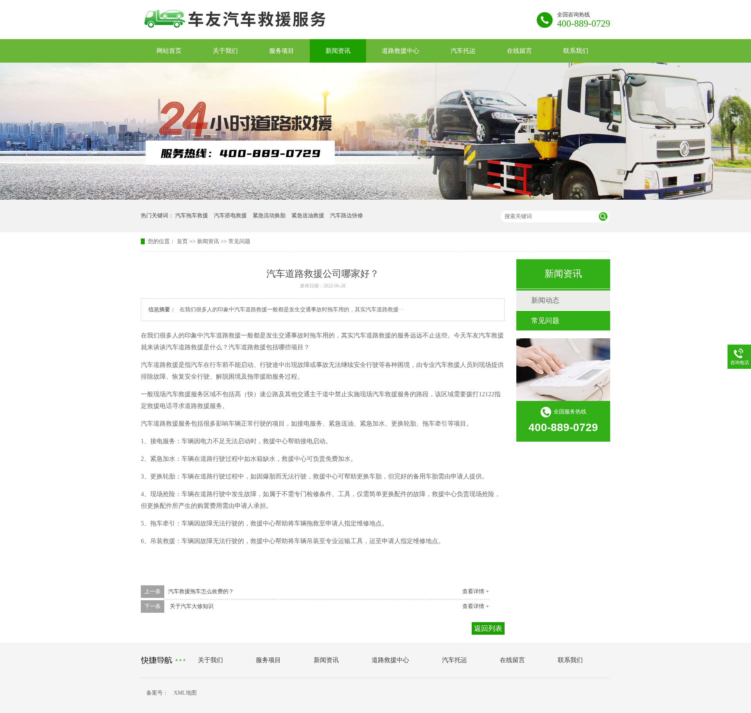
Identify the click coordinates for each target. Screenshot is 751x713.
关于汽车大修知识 (191, 606)
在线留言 (519, 50)
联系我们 (575, 50)
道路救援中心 (400, 50)
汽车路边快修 (346, 215)
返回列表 (488, 628)
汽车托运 (463, 50)
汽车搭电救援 (230, 215)
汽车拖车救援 (191, 215)
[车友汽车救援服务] (252, 32)
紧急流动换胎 (269, 215)
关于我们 (225, 50)
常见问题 (239, 241)
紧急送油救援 (307, 215)
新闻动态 (545, 300)
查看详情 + (475, 591)
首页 (182, 241)
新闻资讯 (337, 50)
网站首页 (168, 50)
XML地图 (185, 693)
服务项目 (281, 50)
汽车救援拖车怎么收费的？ (201, 591)
